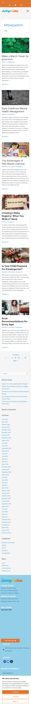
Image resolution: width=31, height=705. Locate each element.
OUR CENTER (7, 673)
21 (12, 358)
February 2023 (6, 490)
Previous (15, 355)
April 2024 (4, 461)
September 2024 (6, 448)
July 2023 (4, 477)
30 (25, 358)
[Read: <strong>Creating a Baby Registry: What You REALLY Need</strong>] (15, 202)
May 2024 (4, 459)
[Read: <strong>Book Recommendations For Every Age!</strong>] (15, 307)
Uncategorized (6, 553)
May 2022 (4, 514)
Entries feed (5, 565)
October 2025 (5, 435)
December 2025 (6, 430)
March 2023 (5, 488)
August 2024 (5, 451)
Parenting (4, 550)
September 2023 (6, 472)
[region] (15, 690)
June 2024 (5, 456)
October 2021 (5, 525)
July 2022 (4, 509)
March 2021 (5, 527)
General (4, 62)
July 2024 (4, 453)
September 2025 (6, 437)
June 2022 (5, 511)
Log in (3, 563)
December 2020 (6, 532)
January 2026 (6, 427)
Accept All (15, 692)
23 (19, 358)
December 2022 (6, 496)
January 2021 (5, 530)
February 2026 (6, 424)
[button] (27, 11)
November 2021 (6, 522)
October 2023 (6, 469)
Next (15, 361)
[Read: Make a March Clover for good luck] (15, 45)
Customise (15, 696)
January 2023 (6, 493)
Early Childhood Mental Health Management (14, 110)
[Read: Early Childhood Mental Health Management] (15, 97)
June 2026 (5, 419)
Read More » (5, 84)
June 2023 (5, 480)
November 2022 (6, 498)
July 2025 (4, 443)
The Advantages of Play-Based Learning (13, 162)
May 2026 (4, 422)
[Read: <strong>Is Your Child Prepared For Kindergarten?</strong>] (15, 255)
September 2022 (6, 503)
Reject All (15, 701)
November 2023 (6, 467)
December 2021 (6, 519)
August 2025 (5, 440)
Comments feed (6, 568)
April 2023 (4, 485)
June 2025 (5, 445)
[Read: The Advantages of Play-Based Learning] (15, 149)
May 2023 (4, 482)
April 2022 (4, 517)
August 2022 (5, 506)
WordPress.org (6, 570)
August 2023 (5, 474)
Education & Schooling (8, 166)
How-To (4, 547)
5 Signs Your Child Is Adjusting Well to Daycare (15, 384)
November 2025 (6, 432)
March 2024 (5, 464)
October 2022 (5, 501)
